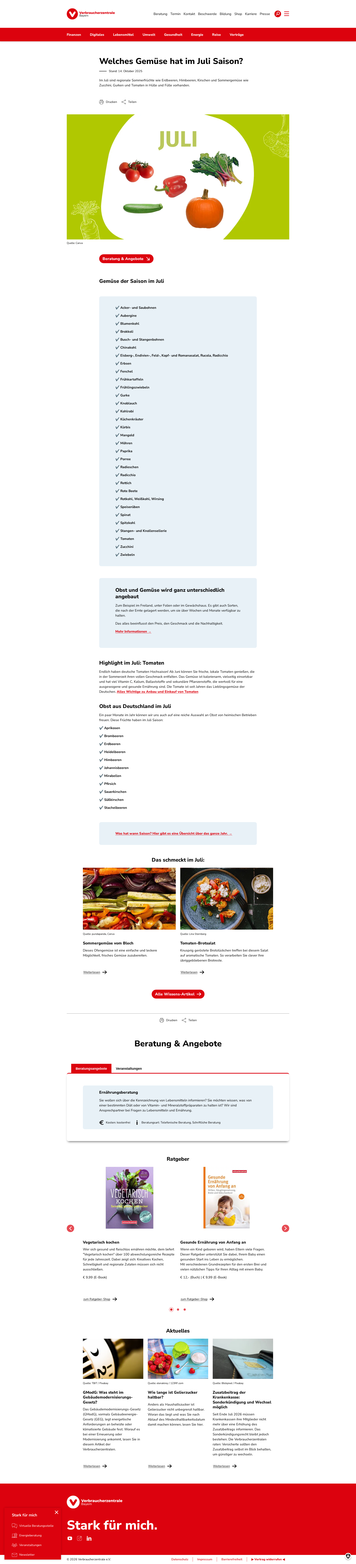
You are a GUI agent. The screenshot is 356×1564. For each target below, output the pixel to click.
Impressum (204, 1559)
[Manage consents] (348, 1556)
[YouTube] (70, 1538)
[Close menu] (56, 1512)
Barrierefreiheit (231, 1559)
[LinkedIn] (89, 1538)
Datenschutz (179, 1559)
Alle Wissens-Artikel (175, 994)
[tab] (171, 1309)
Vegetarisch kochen (101, 1242)
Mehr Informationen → (133, 631)
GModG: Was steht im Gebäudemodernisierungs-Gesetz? (108, 1397)
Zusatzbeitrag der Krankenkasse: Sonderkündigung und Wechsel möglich (242, 1400)
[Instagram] (79, 1538)
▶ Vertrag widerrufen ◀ (268, 1559)
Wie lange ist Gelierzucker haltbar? (172, 1395)
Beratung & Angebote (123, 258)
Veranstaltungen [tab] (129, 1068)
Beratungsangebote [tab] (91, 1068)
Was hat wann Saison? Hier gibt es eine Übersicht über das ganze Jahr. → (173, 833)
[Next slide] (285, 1228)
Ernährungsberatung (118, 1092)
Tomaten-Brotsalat (197, 943)
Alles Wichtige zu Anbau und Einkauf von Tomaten (157, 691)
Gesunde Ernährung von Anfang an (213, 1242)
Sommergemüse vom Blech (108, 943)
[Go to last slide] (70, 1228)
